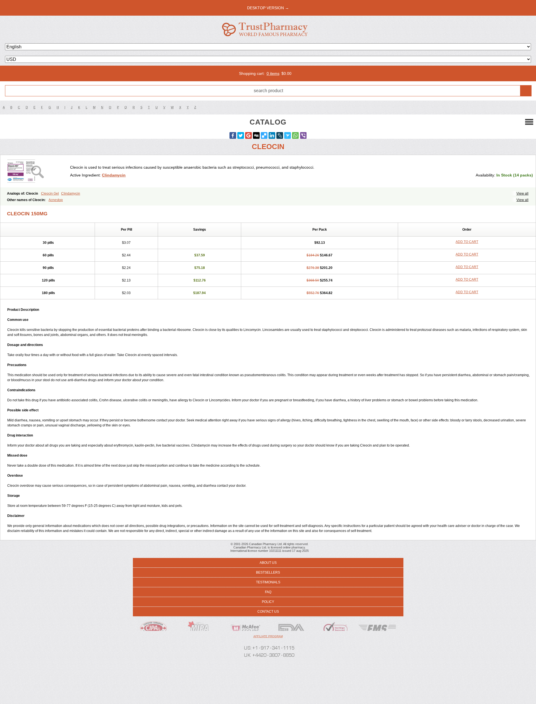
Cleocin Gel (50, 193)
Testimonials (268, 582)
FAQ (268, 592)
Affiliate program (268, 636)
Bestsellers (268, 572)
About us (268, 563)
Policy (268, 602)
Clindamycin (114, 175)
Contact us (268, 612)
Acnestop (56, 200)
